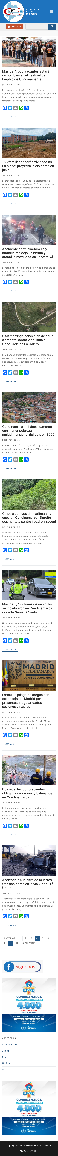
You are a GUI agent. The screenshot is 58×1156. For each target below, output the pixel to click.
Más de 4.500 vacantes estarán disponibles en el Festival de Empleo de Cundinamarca (26, 75)
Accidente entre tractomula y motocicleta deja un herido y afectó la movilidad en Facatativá (27, 253)
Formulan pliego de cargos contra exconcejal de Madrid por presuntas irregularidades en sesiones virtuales (28, 701)
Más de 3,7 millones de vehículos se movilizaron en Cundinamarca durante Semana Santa (27, 608)
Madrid (5, 1057)
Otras (5, 1069)
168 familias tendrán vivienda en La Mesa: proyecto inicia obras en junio (28, 166)
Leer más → (10, 117)
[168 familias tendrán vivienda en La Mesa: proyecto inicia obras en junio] (29, 143)
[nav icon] (51, 11)
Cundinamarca (9, 1044)
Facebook (15, 27)
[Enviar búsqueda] (52, 27)
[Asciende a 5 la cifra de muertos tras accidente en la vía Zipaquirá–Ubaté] (29, 860)
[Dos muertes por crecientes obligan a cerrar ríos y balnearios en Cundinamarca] (29, 770)
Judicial (6, 1050)
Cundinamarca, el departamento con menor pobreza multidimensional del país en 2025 (28, 430)
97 (17, 943)
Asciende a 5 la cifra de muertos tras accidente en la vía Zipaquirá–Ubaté (28, 884)
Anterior (9, 938)
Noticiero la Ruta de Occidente (32, 11)
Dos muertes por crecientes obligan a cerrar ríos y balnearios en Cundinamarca (27, 793)
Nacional (6, 1063)
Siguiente (28, 943)
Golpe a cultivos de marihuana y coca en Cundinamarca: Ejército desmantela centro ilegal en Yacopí (29, 517)
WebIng (34, 1151)
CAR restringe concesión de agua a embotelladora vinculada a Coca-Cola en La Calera (27, 340)
